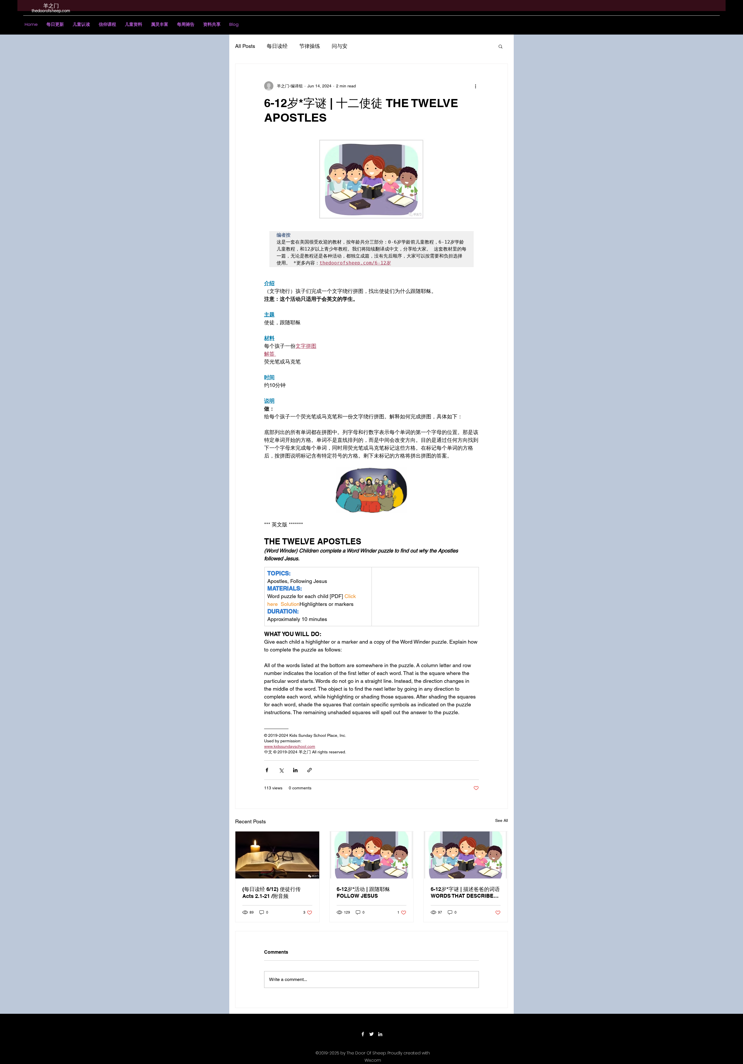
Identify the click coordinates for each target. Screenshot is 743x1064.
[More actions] (475, 85)
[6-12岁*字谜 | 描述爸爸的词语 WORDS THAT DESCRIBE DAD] (466, 854)
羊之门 (51, 6)
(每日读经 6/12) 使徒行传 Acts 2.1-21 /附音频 (271, 892)
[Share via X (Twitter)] (281, 770)
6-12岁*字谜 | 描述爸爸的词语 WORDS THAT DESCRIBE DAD (465, 892)
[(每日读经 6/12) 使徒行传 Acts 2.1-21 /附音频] (277, 854)
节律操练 (309, 46)
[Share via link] (309, 770)
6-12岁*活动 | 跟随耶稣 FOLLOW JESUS (363, 892)
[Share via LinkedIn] (295, 770)
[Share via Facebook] (267, 770)
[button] (81, 24)
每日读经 (277, 46)
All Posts (245, 46)
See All (501, 820)
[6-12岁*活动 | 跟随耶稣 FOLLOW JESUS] (372, 854)
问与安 (339, 46)
